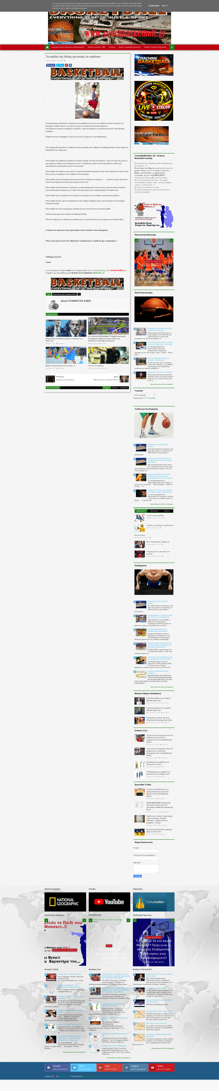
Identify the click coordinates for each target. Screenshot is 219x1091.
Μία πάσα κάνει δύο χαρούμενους (70, 1024)
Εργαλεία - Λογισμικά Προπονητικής (155, 47)
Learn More (153, 6)
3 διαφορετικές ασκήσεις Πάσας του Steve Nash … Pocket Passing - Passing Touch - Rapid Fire (70, 1038)
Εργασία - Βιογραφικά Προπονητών (130, 47)
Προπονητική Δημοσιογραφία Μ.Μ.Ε (64, 294)
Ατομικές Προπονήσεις (153, 946)
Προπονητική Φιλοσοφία (153, 266)
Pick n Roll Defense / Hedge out (158, 542)
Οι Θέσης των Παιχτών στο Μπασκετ (160, 525)
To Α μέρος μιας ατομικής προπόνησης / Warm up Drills (154, 954)
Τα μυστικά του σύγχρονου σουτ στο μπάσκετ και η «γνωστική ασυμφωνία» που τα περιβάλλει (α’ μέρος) (116, 990)
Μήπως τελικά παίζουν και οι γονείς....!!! (60, 366)
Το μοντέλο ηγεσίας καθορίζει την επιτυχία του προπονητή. (154, 274)
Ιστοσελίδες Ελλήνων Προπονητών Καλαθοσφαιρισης (68, 47)
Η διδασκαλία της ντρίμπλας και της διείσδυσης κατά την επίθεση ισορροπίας (160, 460)
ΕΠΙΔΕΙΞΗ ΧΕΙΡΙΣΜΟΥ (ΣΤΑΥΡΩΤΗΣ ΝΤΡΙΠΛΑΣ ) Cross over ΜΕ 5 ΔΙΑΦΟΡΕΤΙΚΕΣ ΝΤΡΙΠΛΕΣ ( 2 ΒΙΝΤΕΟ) (160, 476)
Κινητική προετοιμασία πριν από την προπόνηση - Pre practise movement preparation (160, 645)
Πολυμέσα (112, 47)
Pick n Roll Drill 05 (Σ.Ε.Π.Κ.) (156, 1023)
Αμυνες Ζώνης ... (141, 535)
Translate (152, 398)
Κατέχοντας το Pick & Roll (156, 988)
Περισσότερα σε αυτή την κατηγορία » (161, 384)
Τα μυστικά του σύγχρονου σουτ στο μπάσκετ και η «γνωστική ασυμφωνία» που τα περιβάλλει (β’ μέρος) (116, 976)
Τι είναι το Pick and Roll (155, 515)
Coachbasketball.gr (98, 270)
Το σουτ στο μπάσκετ (96, 366)
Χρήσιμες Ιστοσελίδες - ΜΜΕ (96, 47)
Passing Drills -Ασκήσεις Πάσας (69, 974)
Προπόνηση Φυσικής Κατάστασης (160, 372)
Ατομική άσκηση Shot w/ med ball (114, 1046)
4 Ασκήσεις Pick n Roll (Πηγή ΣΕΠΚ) (159, 1011)
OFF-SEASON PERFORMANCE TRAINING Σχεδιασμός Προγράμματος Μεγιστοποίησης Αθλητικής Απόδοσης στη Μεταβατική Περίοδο (107, 338)
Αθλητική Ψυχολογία (65, 946)
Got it (164, 6)
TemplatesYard (64, 1076)
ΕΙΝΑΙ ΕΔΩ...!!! (98, 273)
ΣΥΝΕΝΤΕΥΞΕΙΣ (109, 950)
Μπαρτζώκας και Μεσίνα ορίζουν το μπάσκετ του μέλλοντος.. (64, 340)
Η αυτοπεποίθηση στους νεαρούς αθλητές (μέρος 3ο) (65, 954)
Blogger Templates (90, 1076)
